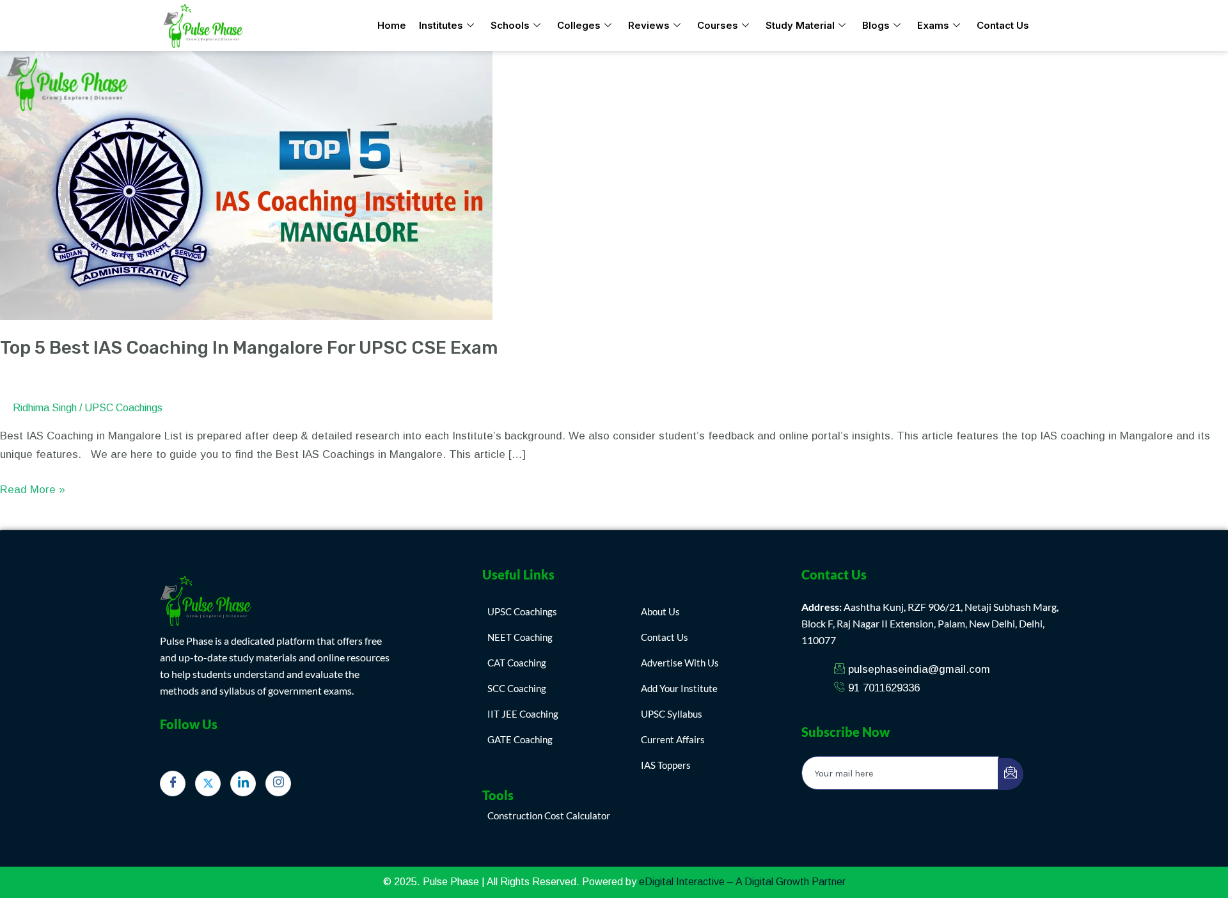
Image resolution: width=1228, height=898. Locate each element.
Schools (510, 25)
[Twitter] (208, 783)
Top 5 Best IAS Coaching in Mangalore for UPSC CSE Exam (249, 347)
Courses (717, 25)
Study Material (800, 25)
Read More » (32, 488)
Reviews (649, 25)
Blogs (876, 25)
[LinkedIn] (243, 783)
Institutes (441, 25)
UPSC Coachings (123, 407)
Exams (933, 25)
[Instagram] (278, 783)
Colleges (579, 25)
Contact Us (1003, 25)
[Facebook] (172, 783)
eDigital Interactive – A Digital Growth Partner (742, 881)
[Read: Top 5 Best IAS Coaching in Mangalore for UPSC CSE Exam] (246, 184)
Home (391, 25)
